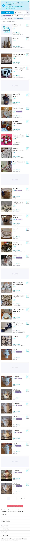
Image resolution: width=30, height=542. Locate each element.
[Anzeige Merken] (27, 25)
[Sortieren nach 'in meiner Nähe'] (15, 12)
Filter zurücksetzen (18, 18)
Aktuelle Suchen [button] (6, 521)
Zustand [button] (4, 518)
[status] (15, 5)
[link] (5, 498)
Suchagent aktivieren (16, 506)
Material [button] (4, 514)
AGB (10, 538)
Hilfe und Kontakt (4, 538)
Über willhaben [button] (6, 525)
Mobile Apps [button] (5, 535)
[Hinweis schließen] (28, 1)
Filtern (7, 12)
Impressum (24, 538)
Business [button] (5, 532)
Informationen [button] (6, 529)
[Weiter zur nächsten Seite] (24, 498)
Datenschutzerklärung (16, 538)
